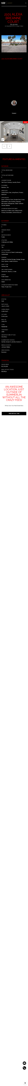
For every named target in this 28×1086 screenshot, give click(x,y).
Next (9, 146)
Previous (4, 146)
